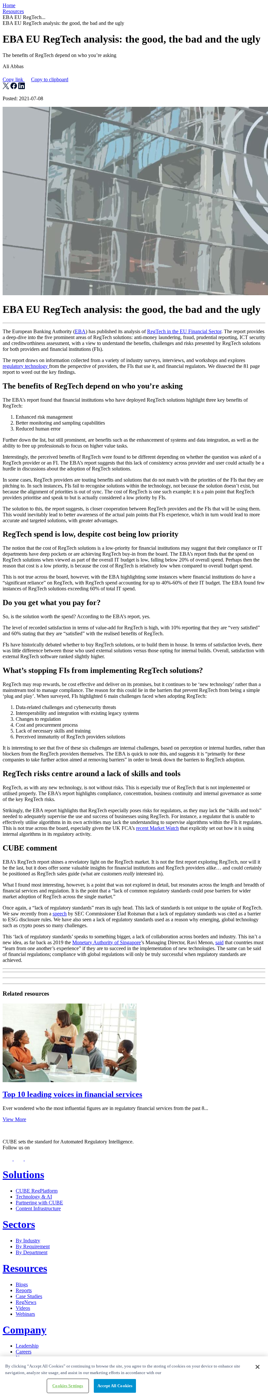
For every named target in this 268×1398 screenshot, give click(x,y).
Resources (13, 11)
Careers (23, 1351)
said (219, 942)
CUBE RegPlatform (37, 1191)
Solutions (23, 1174)
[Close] (257, 1367)
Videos (23, 1308)
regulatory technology (26, 366)
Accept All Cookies (114, 1385)
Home (9, 5)
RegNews (26, 1302)
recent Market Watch (157, 828)
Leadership (27, 1346)
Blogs (22, 1284)
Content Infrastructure (38, 1208)
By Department (31, 1252)
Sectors (19, 1224)
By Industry (28, 1240)
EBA (80, 331)
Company (24, 1330)
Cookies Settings (67, 1385)
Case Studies (29, 1296)
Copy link (35, 79)
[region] (134, 1377)
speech (60, 913)
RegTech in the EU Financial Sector (184, 331)
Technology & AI (34, 1196)
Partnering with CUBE (39, 1202)
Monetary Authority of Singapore (106, 942)
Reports (24, 1290)
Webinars (25, 1314)
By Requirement (33, 1246)
